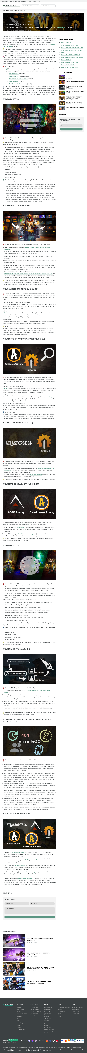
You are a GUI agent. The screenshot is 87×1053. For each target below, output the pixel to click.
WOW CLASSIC (34, 1004)
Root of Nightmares (49, 1029)
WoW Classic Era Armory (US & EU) (72, 47)
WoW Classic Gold (35, 1013)
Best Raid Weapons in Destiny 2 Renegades (38, 954)
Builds (59, 1016)
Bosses (60, 1009)
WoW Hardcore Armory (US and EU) (72, 57)
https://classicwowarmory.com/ (26, 534)
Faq (39, 1)
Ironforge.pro (50, 397)
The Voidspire (20, 1009)
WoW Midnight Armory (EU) (69, 62)
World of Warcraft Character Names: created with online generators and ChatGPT (74, 97)
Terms (34, 1)
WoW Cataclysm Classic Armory (18, 79)
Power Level (47, 1015)
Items (59, 1015)
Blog (7, 10)
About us (11, 1)
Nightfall (46, 1025)
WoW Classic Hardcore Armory (18, 84)
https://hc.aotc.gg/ (19, 527)
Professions (19, 1027)
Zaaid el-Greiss (61, 27)
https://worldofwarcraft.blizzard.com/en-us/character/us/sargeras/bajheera (28, 274)
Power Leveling (20, 1024)
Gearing (19, 1022)
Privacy (29, 1)
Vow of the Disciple (49, 1031)
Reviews (17, 1)
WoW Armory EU (14, 76)
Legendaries (47, 1024)
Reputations (20, 1031)
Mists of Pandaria (35, 1009)
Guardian (46, 1033)
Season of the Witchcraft (64, 1007)
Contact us (5, 1)
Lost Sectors (47, 1027)
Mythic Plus (19, 1016)
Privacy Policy (75, 1009)
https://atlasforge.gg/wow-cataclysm (27, 859)
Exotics (46, 1022)
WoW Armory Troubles (68, 65)
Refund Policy (75, 1013)
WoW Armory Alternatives (69, 67)
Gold (18, 1020)
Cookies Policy (76, 1011)
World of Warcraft (12, 10)
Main (4, 10)
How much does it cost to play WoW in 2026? (75, 92)
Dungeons (47, 1016)
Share (70, 27)
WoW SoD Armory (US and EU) (70, 55)
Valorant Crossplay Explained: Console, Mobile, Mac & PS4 (39, 982)
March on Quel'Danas (22, 1013)
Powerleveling (61, 1011)
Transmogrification (21, 1029)
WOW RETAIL (20, 1004)
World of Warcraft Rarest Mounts (75, 107)
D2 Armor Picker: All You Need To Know (74, 87)
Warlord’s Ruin (47, 1009)
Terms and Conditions (77, 1007)
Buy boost (23, 1)
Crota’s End (47, 1011)
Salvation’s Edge (48, 1007)
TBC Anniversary (35, 1007)
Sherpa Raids (47, 1013)
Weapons (46, 1020)
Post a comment (29, 917)
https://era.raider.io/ (36, 475)
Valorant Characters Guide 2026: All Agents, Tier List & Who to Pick (41, 968)
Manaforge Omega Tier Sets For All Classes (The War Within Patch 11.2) (75, 77)
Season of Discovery (36, 1011)
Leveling (33, 1015)
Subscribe (71, 129)
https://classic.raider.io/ (19, 852)
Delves (18, 1015)
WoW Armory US (14, 74)
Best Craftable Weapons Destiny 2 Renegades (40, 939)
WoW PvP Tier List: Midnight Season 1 (75, 81)
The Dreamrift (20, 1011)
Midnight (19, 1007)
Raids (18, 1018)
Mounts (18, 1025)
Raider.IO (6, 313)
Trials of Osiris (47, 1018)
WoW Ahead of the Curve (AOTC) (74, 102)
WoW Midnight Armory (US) (69, 45)
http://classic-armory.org (25, 878)
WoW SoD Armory (14, 81)
